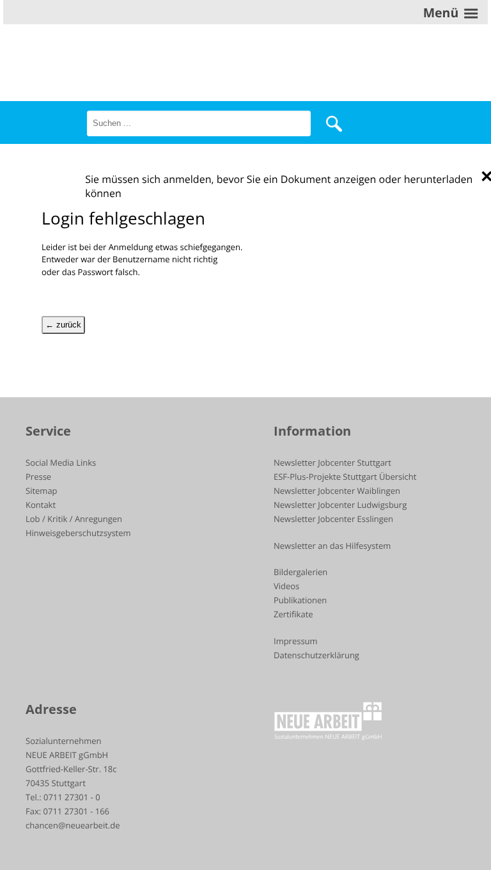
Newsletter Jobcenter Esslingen (333, 519)
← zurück (63, 324)
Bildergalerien (300, 572)
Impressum (296, 641)
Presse (38, 476)
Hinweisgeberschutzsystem (78, 533)
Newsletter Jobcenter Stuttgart (332, 462)
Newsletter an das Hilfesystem (332, 545)
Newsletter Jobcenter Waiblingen (337, 490)
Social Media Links (61, 462)
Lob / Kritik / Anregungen (74, 519)
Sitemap (42, 490)
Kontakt (41, 504)
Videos (286, 586)
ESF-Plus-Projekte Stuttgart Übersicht (345, 476)
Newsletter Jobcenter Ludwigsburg (340, 504)
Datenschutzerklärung (316, 655)
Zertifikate (293, 614)
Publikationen (300, 600)
